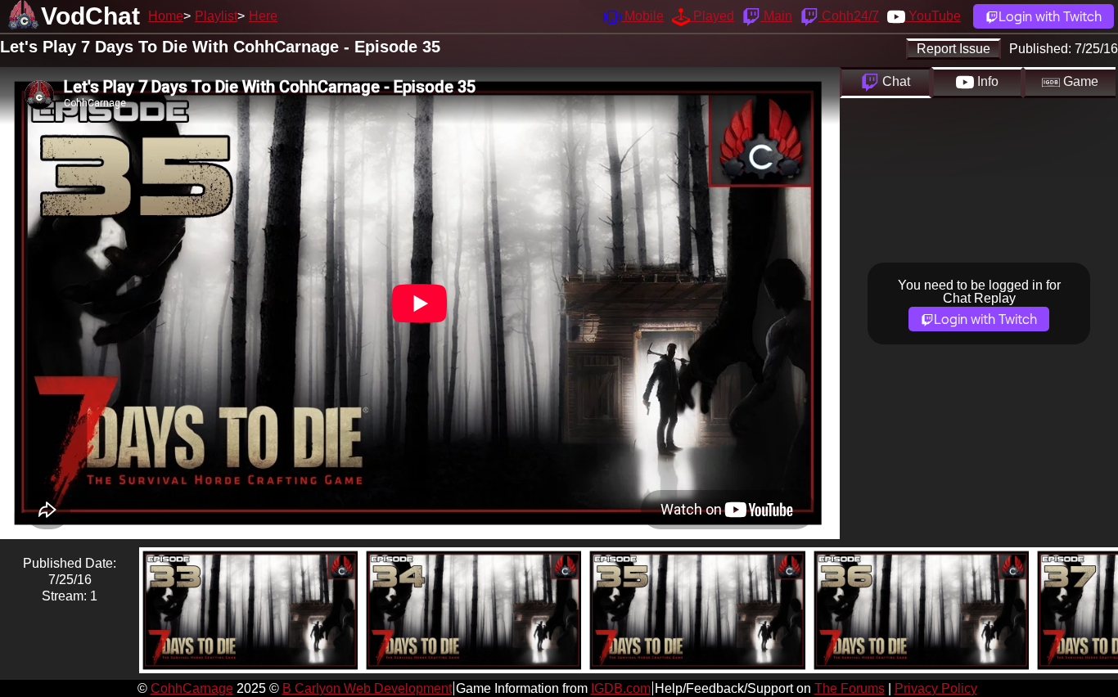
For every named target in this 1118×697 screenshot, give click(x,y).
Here (263, 16)
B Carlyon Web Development (367, 688)
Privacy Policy (936, 688)
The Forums (849, 688)
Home (165, 16)
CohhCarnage (192, 688)
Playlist (216, 16)
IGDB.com (621, 688)
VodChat (90, 15)
